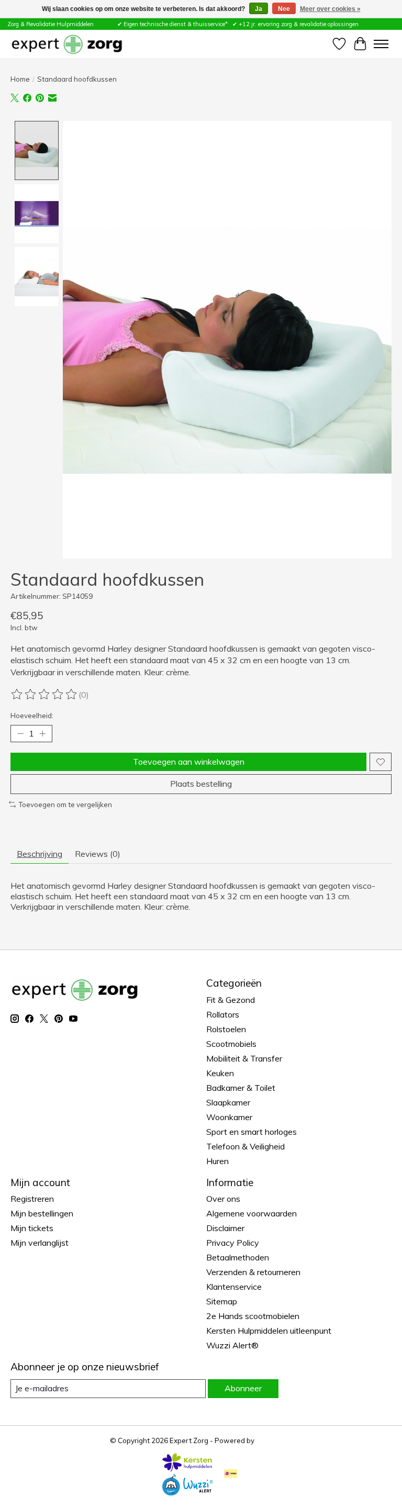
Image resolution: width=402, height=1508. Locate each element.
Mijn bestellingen (41, 1213)
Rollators (222, 1014)
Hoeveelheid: (31, 715)
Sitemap (221, 1301)
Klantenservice (234, 1286)
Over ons (223, 1198)
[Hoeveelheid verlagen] (20, 734)
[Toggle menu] (381, 43)
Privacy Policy (232, 1242)
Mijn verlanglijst (39, 1242)
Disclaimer (225, 1228)
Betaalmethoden (237, 1257)
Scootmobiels (231, 1043)
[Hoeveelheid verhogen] (42, 734)
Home (20, 79)
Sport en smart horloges (251, 1131)
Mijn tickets (31, 1228)
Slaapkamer (228, 1102)
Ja (258, 9)
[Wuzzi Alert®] (187, 1492)
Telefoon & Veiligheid (245, 1146)
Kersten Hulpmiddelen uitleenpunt (268, 1330)
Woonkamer (229, 1117)
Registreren (32, 1198)
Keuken (220, 1073)
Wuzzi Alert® (232, 1345)
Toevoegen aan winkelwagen (188, 761)
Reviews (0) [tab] (97, 853)
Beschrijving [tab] (39, 853)
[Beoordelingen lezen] (44, 694)
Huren (217, 1161)
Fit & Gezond (230, 1000)
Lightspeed (274, 1440)
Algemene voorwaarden (251, 1213)
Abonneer (243, 1388)
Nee (284, 9)
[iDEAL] (230, 1474)
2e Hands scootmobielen (252, 1316)
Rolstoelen (226, 1029)
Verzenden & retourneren (253, 1272)
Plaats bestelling (201, 783)
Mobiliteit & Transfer (244, 1058)
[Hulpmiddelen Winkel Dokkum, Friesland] (66, 43)
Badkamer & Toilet (240, 1087)
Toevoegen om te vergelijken (65, 804)
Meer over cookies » (330, 9)
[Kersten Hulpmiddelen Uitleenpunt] (187, 1469)
